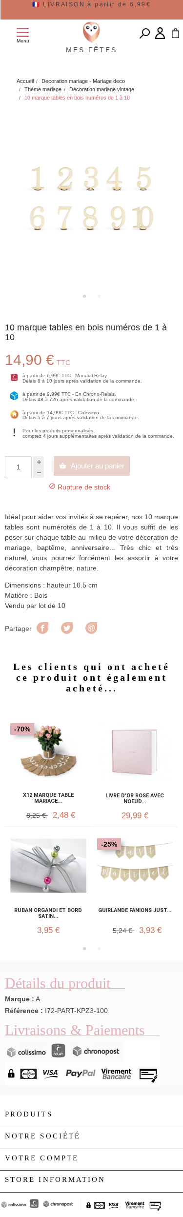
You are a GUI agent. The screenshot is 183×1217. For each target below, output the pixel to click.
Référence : (24, 1010)
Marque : (19, 999)
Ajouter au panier (91, 466)
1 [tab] (84, 296)
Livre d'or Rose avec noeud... (134, 799)
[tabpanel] (91, 198)
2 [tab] (99, 296)
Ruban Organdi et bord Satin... (48, 913)
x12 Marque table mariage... (48, 798)
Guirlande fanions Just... (134, 910)
